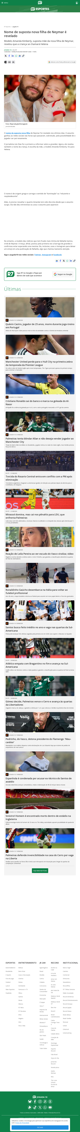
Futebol (8, 982)
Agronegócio (44, 968)
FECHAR (40, 1127)
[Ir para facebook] (35, 1101)
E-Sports (8, 975)
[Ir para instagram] (40, 1101)
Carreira (65, 971)
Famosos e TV (23, 989)
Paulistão (9, 993)
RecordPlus (66, 986)
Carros (42, 978)
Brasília (42, 975)
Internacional (44, 1015)
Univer (65, 1026)
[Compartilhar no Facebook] (9, 56)
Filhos (20, 993)
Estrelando (21, 986)
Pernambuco (44, 1026)
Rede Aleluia (67, 1015)
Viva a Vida (21, 1026)
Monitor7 (42, 1022)
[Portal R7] (40, 2)
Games (20, 997)
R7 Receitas (22, 1011)
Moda (20, 1000)
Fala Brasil (54, 1054)
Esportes (10, 962)
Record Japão (67, 1007)
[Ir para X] (40, 1107)
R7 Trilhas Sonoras (69, 989)
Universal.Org (67, 1033)
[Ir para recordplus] (30, 1107)
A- (13, 62)
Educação (43, 999)
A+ (9, 62)
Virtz (19, 1022)
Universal (66, 1029)
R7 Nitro (21, 1007)
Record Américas (68, 997)
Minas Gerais (44, 1019)
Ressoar (65, 1022)
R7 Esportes (7, 27)
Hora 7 (42, 1006)
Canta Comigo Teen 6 (55, 1022)
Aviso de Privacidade (22, 1123)
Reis (52, 1077)
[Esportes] (40, 8)
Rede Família (67, 1018)
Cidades (42, 982)
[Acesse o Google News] (20, 56)
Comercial (66, 975)
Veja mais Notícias (40, 871)
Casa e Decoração (24, 975)
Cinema (20, 978)
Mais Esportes (10, 989)
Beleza (20, 968)
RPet (19, 1015)
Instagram (46, 255)
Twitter (37, 255)
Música (20, 1004)
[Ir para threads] (50, 1101)
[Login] (77, 2)
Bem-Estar (21, 971)
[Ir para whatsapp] (45, 1107)
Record (55, 962)
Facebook (57, 255)
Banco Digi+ (67, 968)
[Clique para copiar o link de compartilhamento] (23, 56)
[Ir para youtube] (50, 1107)
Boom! (53, 1011)
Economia (43, 995)
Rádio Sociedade (68, 993)
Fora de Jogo (10, 978)
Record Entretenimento (70, 1000)
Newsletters (67, 982)
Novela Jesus (55, 1067)
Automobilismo (10, 968)
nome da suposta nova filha (18, 133)
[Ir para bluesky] (30, 1101)
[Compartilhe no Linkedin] (13, 56)
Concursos (43, 986)
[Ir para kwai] (45, 1101)
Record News (67, 1011)
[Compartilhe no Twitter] (6, 56)
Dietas (20, 982)
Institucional (70, 962)
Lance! (8, 986)
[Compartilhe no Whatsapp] (16, 56)
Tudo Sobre (43, 1048)
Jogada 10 (15, 27)
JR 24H (43, 962)
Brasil (41, 971)
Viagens (20, 1018)
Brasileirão (9, 971)
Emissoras (66, 978)
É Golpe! (42, 1002)
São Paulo (43, 1035)
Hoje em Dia (55, 1058)
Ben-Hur (53, 1007)
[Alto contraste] (5, 62)
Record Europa (67, 1004)
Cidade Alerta (55, 1034)
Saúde (42, 1039)
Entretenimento (27, 962)
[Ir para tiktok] (35, 1107)
